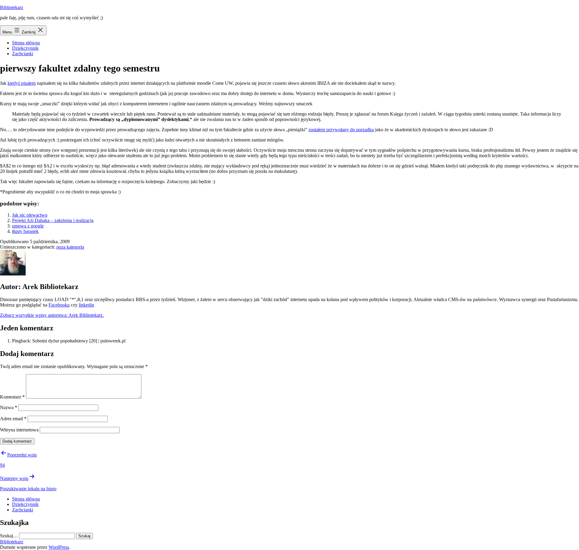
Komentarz (12, 396)
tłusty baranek (25, 231)
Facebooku (59, 304)
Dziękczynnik (25, 48)
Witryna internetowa (19, 429)
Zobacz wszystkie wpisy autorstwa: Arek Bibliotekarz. (52, 315)
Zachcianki (22, 53)
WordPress (59, 547)
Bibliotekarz (11, 7)
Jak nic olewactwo (29, 215)
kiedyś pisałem (22, 83)
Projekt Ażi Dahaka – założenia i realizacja (52, 220)
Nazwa (8, 407)
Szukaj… (9, 535)
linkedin (86, 304)
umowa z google (28, 225)
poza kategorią (70, 247)
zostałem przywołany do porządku (341, 129)
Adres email (13, 418)
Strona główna (26, 42)
